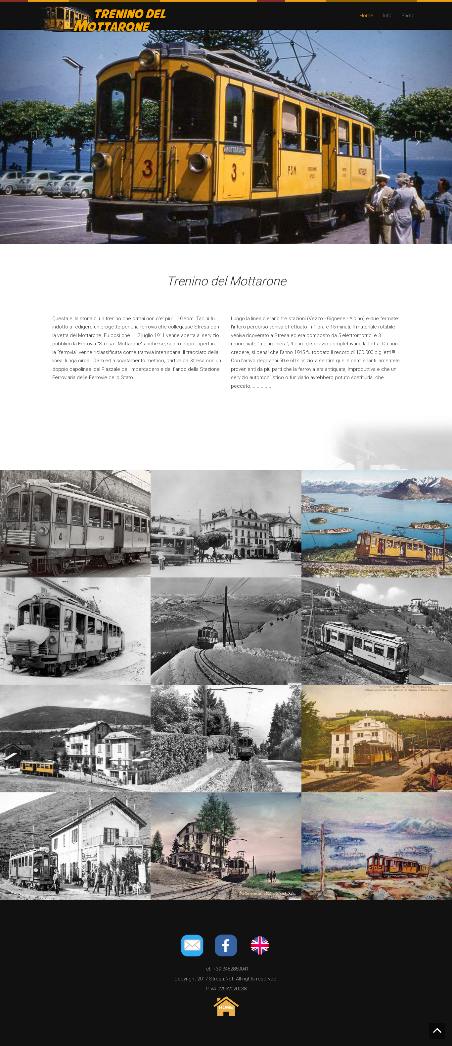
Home (366, 16)
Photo (408, 16)
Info (387, 16)
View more (75, 523)
